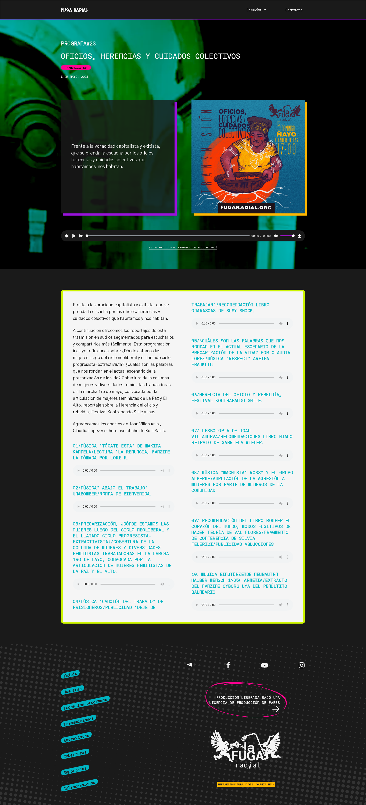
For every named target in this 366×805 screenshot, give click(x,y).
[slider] (168, 236)
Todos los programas (85, 703)
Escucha (254, 9)
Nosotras (73, 690)
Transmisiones (79, 721)
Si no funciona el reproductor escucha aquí (183, 247)
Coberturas (75, 754)
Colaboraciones (79, 785)
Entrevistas (76, 737)
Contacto (294, 9)
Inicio (70, 674)
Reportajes (75, 770)
